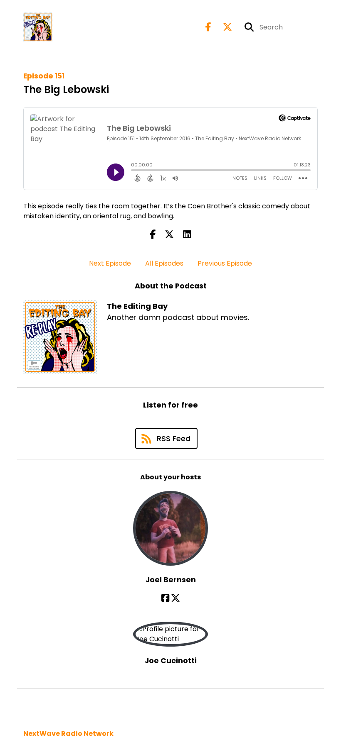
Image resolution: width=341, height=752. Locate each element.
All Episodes (164, 263)
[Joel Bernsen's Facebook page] (165, 598)
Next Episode (110, 263)
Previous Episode (225, 263)
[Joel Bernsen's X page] (175, 598)
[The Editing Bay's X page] (222, 27)
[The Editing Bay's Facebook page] (208, 27)
